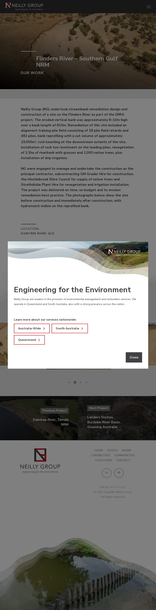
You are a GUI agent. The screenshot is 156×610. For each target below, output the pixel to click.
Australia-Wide (29, 328)
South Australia (67, 328)
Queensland (27, 340)
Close (134, 357)
